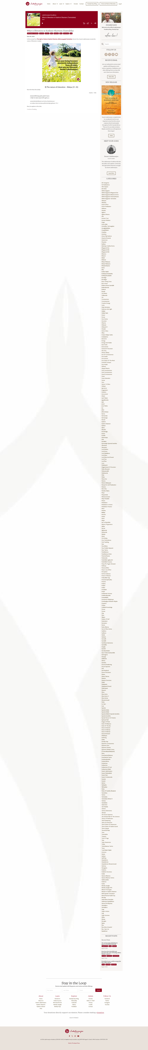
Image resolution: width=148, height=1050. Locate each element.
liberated (104, 445)
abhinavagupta (106, 190)
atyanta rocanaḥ (106, 238)
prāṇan (103, 605)
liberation (47, 33)
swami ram (105, 775)
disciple (104, 329)
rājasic (103, 617)
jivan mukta (105, 406)
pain (103, 544)
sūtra (103, 753)
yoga (103, 909)
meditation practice (107, 506)
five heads (105, 356)
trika (103, 840)
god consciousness (107, 370)
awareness (105, 240)
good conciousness (107, 374)
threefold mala (106, 830)
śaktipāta (104, 785)
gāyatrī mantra (105, 368)
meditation (104, 502)
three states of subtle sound (110, 826)
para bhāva (105, 546)
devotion (104, 321)
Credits (90, 1004)
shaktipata (104, 684)
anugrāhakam (105, 230)
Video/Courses (57, 1000)
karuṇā (103, 419)
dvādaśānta (105, 337)
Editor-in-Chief (91, 1000)
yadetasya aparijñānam (108, 901)
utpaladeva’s (105, 862)
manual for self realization (109, 485)
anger (103, 222)
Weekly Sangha (57, 1004)
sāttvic (103, 783)
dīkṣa (103, 333)
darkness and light (107, 309)
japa (103, 402)
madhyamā (104, 465)
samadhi (104, 639)
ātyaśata (104, 242)
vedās (103, 874)
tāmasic (104, 812)
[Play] (42, 23)
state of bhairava (106, 724)
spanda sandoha (106, 716)
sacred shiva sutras (107, 629)
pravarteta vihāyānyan (108, 599)
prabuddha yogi (106, 577)
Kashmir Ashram (41, 1006)
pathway (104, 566)
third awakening (106, 820)
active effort (105, 204)
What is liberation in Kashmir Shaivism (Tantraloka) (50, 31)
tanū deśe (104, 804)
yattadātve (104, 907)
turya (103, 848)
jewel (103, 404)
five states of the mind (108, 360)
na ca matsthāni (106, 522)
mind (103, 508)
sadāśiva (104, 631)
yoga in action (105, 911)
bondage (104, 277)
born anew (105, 283)
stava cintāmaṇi (106, 731)
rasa (103, 615)
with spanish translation (108, 893)
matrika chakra (105, 491)
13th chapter (105, 186)
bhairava (104, 254)
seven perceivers (106, 672)
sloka (103, 702)
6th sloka (104, 188)
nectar (103, 528)
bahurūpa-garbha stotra (108, 246)
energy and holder (107, 342)
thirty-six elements (107, 822)
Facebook (107, 998)
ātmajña (104, 921)
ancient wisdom (106, 220)
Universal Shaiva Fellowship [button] (108, 3)
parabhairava (105, 552)
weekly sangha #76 (107, 887)
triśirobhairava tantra (107, 846)
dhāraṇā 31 (104, 327)
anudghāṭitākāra (106, 228)
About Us (40, 1000)
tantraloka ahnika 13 (107, 799)
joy (102, 408)
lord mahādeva (106, 453)
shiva (103, 692)
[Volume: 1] (95, 23)
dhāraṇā (104, 325)
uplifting (104, 858)
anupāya (104, 232)
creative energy (106, 303)
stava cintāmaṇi (106, 729)
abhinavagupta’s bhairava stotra (110, 194)
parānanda (104, 558)
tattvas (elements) (107, 810)
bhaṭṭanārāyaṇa (106, 265)
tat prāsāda (105, 806)
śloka (71, 33)
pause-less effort (106, 570)
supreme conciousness (108, 743)
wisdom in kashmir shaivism (109, 891)
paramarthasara (106, 556)
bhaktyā (104, 260)
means (103, 500)
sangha (103, 647)
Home (48, 4)
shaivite (104, 678)
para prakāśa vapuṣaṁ (107, 548)
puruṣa (103, 611)
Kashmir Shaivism (40, 1004)
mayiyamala (56, 33)
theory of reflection (107, 818)
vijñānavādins (105, 880)
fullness (104, 366)
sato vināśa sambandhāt (108, 652)
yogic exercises (106, 915)
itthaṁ (103, 396)
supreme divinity (106, 747)
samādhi (104, 641)
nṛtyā (103, 536)
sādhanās (104, 658)
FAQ (41, 1008)
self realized (105, 670)
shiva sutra (104, 694)
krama (103, 433)
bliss (103, 269)
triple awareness (106, 842)
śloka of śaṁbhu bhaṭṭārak (109, 791)
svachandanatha (106, 759)
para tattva (105, 550)
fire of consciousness (107, 354)
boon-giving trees (107, 281)
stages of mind (106, 722)
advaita (104, 210)
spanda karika (105, 710)
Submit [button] (99, 990)
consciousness (105, 301)
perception (104, 571)
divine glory (105, 331)
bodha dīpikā (105, 271)
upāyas (104, 856)
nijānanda (104, 530)
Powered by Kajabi (74, 1046)
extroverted (105, 346)
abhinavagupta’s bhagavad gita (110, 192)
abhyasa (104, 200)
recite (103, 625)
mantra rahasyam (106, 483)
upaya (103, 854)
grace (103, 376)
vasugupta (104, 868)
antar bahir (105, 224)
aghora (103, 212)
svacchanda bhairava (107, 755)
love (103, 463)
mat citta (104, 489)
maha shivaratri (106, 469)
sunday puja (105, 741)
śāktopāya (104, 787)
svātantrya (104, 765)
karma (103, 414)
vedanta (104, 870)
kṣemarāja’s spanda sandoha (109, 443)
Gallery (74, 1004)
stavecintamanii (106, 733)
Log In (120, 4)
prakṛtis (104, 583)
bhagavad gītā (105, 252)
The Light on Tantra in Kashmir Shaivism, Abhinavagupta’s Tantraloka (54, 39)
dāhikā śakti (105, 313)
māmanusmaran (106, 496)
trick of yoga (105, 838)
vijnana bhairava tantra (108, 878)
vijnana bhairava (106, 876)
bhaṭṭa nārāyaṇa (106, 264)
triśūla (103, 844)
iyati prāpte (105, 398)
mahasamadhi (105, 471)
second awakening (107, 664)
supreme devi (105, 745)
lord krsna (104, 451)
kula (103, 439)
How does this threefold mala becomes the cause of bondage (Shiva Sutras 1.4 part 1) (111, 953)
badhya (104, 244)
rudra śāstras (105, 627)
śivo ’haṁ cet (105, 929)
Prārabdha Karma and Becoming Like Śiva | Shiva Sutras (111, 962)
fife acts (104, 350)
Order (111, 135)
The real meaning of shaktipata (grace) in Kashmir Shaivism (110, 943)
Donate (76, 4)
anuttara (104, 234)
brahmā (104, 289)
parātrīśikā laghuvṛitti (107, 560)
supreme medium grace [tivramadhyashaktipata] (108, 750)
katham (104, 425)
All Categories (105, 183)
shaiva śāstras (105, 676)
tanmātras (104, 793)
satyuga (104, 656)
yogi (103, 913)
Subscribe (111, 76)
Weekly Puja (57, 1006)
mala (103, 475)
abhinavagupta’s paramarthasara (110, 196)
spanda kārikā (105, 712)
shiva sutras (105, 698)
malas (51, 33)
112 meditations (106, 185)
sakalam (104, 637)
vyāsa (103, 883)
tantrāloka (104, 803)
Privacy (90, 1002)
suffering (104, 737)
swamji (103, 781)
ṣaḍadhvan (104, 931)
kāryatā (104, 429)
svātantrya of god (107, 767)
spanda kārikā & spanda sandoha (110, 714)
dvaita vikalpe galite (107, 335)
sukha (103, 739)
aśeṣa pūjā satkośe (107, 236)
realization (105, 621)
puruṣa (103, 609)
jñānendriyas (105, 412)
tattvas (104, 808)
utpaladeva (105, 860)
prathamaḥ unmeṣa (107, 593)
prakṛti (103, 587)
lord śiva (104, 459)
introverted (105, 394)
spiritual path (105, 720)
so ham (104, 704)
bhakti (103, 258)
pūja (103, 613)
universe (104, 852)
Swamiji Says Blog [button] (92, 3)
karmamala (41, 33)
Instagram (107, 1002)
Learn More (111, 173)
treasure (104, 836)
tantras (104, 801)
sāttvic (103, 660)
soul (103, 706)
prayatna (104, 603)
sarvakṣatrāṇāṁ (106, 650)
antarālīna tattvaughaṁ (108, 226)
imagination (105, 390)
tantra (103, 795)
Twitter (107, 1000)
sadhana (104, 633)
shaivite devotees (106, 680)
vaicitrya (104, 866)
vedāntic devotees (107, 872)
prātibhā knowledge (107, 607)
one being (104, 538)
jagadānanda (105, 400)
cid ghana (104, 293)
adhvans (104, 208)
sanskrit (104, 648)
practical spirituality (107, 579)
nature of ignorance (107, 524)
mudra (103, 516)
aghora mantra (105, 214)
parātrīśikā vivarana (107, 562)
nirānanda (104, 532)
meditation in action (107, 504)
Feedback (74, 1006)
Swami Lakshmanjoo (41, 1002)
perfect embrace (106, 573)
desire (103, 315)
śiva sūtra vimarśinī (107, 927)
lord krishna (105, 449)
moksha (104, 510)
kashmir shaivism (106, 423)
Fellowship (74, 1000)
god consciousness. (107, 372)
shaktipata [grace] (106, 686)
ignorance (104, 388)
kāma (103, 427)
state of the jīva (106, 726)
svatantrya (104, 763)
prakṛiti (103, 585)
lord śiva (104, 461)
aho (103, 216)
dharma (104, 323)
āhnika (103, 919)
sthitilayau (104, 735)
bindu (103, 267)
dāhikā (103, 311)
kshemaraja (105, 437)
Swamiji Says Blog (74, 998)
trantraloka (105, 834)
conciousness (105, 299)
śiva (103, 925)
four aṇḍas (105, 364)
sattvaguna (105, 654)
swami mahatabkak (107, 773)
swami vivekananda (107, 777)
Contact (81, 4)
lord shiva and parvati (108, 457)
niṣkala (103, 534)
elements (104, 339)
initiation (104, 392)
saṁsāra (104, 662)
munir (103, 518)
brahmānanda (105, 287)
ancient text (105, 218)
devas (103, 317)
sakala (103, 635)
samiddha (104, 645)
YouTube (107, 1004)
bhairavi (104, 256)
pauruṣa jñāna (105, 568)
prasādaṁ (104, 589)
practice (104, 581)
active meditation (106, 206)
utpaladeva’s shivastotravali (109, 864)
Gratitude (74, 1002)
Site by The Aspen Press (74, 1043)
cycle (103, 305)
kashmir (104, 421)
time (103, 832)
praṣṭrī (103, 591)
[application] (59, 84)
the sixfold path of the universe (111, 816)
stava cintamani (106, 727)
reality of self (105, 619)
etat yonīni (104, 344)
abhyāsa (104, 202)
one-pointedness (106, 540)
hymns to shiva (106, 384)
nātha (103, 526)
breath (103, 291)
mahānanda (105, 473)
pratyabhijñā (105, 597)
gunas (103, 380)
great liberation (106, 378)
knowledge (105, 431)
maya (103, 492)
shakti (103, 682)
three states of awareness (109, 824)
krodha (103, 435)
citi (102, 297)
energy (103, 341)
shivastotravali (105, 700)
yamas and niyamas (107, 903)
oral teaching (105, 542)
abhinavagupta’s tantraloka (32, 33)
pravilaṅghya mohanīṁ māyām (110, 601)
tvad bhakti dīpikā (106, 850)
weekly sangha (106, 885)
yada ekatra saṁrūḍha (107, 899)
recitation (104, 623)
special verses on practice (109, 718)
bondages (104, 279)
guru (103, 382)
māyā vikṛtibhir (105, 498)
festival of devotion (107, 348)
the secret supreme (107, 814)
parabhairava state (107, 554)
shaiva (103, 674)
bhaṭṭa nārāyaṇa (106, 262)
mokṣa (61, 33)
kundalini (104, 441)
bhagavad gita (105, 248)
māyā (103, 520)
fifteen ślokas (105, 352)
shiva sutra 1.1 (105, 696)
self (103, 668)
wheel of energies (107, 889)
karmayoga (104, 418)
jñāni (103, 410)
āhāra (103, 917)
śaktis (103, 923)
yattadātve (104, 905)
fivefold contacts (106, 362)
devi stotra (105, 319)
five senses (105, 358)
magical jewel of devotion (109, 467)
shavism (104, 690)
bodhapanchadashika (107, 273)
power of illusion (106, 575)
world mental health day (108, 895)
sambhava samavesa (107, 643)
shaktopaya (105, 688)
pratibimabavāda (106, 595)
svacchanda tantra (107, 757)
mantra (103, 481)
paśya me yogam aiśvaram (109, 564)
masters (104, 487)
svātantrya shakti (106, 769)
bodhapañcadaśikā (106, 275)
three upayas (105, 828)
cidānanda (104, 295)
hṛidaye (104, 386)
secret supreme (106, 666)
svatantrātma (66, 33)
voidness (104, 881)
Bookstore (57, 998)
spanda (104, 708)
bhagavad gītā (105, 250)
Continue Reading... (32, 109)
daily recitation (106, 307)
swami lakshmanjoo (107, 771)
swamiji (104, 779)
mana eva (104, 479)
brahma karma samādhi (108, 285)
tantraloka (104, 797)
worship (104, 897)
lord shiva (104, 455)
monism (104, 514)
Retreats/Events (57, 1002)
